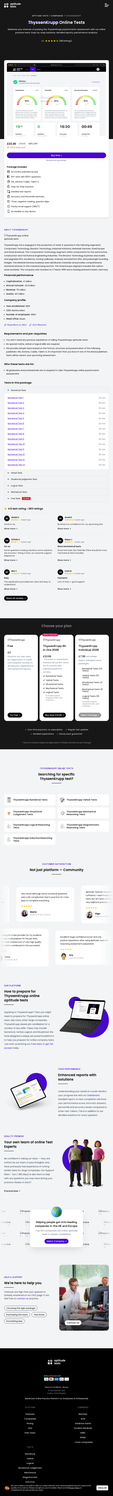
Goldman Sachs (83, 1423)
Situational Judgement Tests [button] (24, 479)
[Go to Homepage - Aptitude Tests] (12, 5)
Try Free (14, 715)
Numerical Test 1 (15, 397)
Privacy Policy (74, 1488)
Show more (9, 528)
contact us (23, 1298)
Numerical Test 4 (16, 413)
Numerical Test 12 (16, 454)
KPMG (83, 1437)
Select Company (55, 1241)
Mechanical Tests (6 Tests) (92, 690)
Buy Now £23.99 (53, 715)
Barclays (83, 1414)
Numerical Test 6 (16, 423)
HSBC (83, 1432)
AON (83, 1418)
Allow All (102, 1488)
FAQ (34, 1295)
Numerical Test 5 (16, 418)
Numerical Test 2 (16, 402)
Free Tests (30, 1432)
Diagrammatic (30, 1477)
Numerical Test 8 (16, 433)
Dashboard (93, 1095)
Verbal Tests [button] (16, 472)
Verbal (30, 1458)
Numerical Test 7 (16, 428)
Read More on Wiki (16, 324)
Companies (30, 1418)
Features (30, 1414)
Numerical (30, 1453)
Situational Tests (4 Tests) (92, 683)
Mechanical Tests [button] (19, 491)
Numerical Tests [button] (18, 390)
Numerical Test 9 (16, 439)
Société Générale (83, 1428)
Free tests (36, 1044)
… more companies (83, 1442)
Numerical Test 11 (16, 449)
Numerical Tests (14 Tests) (92, 669)
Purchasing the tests (17, 1314)
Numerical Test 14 (16, 464)
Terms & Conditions (53, 1387)
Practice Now (11, 1191)
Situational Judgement (30, 1467)
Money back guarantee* (56, 160)
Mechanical (30, 1472)
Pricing (30, 1423)
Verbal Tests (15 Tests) (90, 676)
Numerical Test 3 (16, 408)
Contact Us (73, 1322)
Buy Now (55, 155)
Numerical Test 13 (16, 459)
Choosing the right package (20, 1308)
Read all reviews (15, 598)
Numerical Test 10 (16, 444)
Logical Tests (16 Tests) (90, 697)
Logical (30, 1463)
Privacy (65, 1387)
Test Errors (39, 1314)
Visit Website (39, 324)
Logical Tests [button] (17, 485)
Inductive (30, 1481)
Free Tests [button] (20, 498)
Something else (14, 1321)
